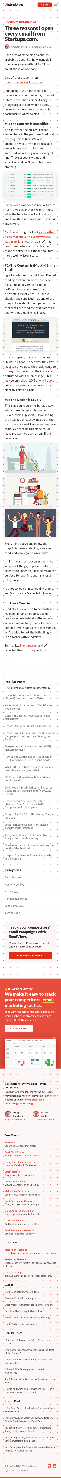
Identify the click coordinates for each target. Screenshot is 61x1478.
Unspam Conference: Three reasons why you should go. (28, 857)
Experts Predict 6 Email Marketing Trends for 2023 (29, 816)
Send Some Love (14, 905)
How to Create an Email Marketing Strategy (27, 1317)
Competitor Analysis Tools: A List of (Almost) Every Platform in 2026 (26, 697)
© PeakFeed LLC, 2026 (16, 1466)
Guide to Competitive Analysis (20, 1298)
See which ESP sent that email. (20, 1144)
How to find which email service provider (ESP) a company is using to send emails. (28, 758)
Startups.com (28, 645)
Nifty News (11, 891)
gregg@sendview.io (15, 1119)
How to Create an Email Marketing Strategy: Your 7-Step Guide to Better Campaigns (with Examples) (27, 804)
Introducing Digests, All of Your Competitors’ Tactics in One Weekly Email (28, 1429)
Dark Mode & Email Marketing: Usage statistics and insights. (29, 1361)
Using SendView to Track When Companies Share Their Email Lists (30, 1410)
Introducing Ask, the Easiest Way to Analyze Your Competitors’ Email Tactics (30, 1449)
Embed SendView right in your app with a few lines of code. (30, 1262)
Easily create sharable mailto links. (22, 1193)
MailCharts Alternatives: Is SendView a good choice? (27, 779)
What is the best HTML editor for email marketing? (27, 717)
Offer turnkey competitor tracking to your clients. (30, 1251)
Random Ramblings (16, 898)
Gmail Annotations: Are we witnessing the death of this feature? (29, 847)
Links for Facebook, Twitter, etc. (21, 1164)
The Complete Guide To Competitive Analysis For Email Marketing (26, 836)
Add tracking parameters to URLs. (22, 1222)
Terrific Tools (12, 912)
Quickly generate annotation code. (23, 1212)
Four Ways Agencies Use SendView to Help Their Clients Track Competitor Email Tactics (30, 1419)
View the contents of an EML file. (22, 1183)
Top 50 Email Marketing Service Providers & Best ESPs (30, 1381)
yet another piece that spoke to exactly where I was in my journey (30, 236)
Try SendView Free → (19, 1028)
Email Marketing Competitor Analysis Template (29, 1304)
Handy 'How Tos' (15, 884)
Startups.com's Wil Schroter (24, 82)
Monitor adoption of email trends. (22, 1154)
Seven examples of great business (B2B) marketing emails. (28, 748)
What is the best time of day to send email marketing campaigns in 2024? (29, 768)
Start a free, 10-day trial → (30, 955)
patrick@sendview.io (44, 1119)
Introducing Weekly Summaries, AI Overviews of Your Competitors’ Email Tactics (30, 1439)
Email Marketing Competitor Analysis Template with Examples (26, 826)
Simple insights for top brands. (20, 1173)
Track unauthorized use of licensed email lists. (28, 1274)
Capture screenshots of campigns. (22, 1203)
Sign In (44, 4)
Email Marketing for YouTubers (21, 1324)
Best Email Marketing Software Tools (24, 1311)
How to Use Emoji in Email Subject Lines (27, 726)
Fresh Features (13, 877)
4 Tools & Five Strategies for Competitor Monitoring (26, 1371)
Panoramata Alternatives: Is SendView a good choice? (28, 707)
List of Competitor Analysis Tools (22, 1291)
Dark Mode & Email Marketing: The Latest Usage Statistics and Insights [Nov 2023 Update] (29, 791)
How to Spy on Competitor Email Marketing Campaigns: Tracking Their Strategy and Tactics (30, 736)
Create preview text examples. (20, 1232)
